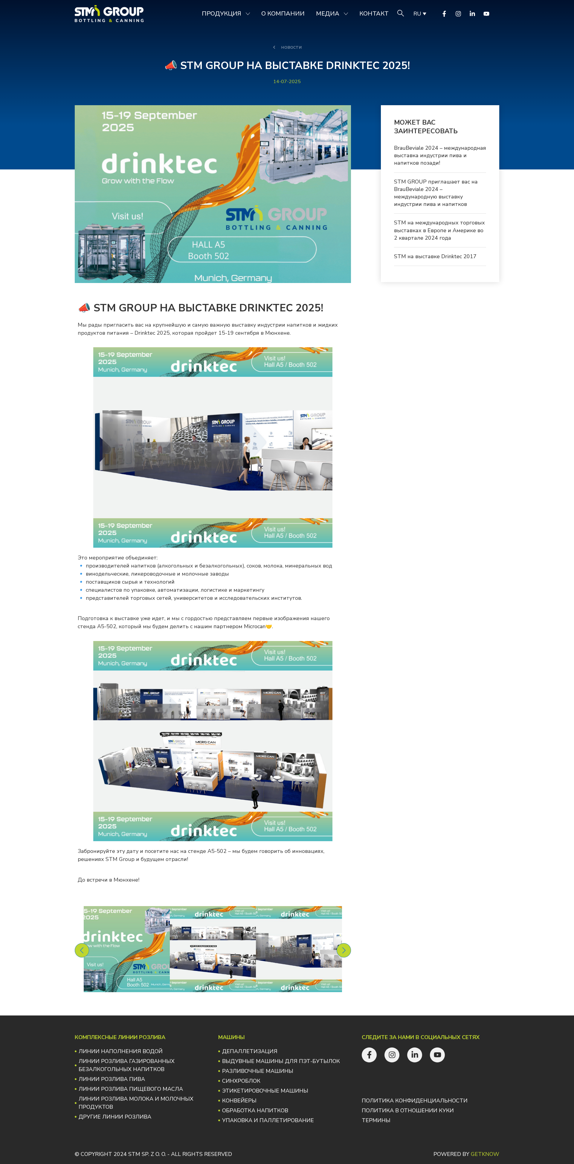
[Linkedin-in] (472, 14)
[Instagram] (458, 14)
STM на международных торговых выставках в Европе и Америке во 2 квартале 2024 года (439, 230)
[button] (82, 950)
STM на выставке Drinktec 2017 (435, 256)
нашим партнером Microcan (229, 626)
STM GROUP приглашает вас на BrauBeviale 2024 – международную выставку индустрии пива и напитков (436, 193)
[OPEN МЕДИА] (346, 13)
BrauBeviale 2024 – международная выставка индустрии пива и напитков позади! (440, 155)
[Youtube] (486, 14)
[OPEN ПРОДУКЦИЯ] (248, 13)
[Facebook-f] (444, 14)
